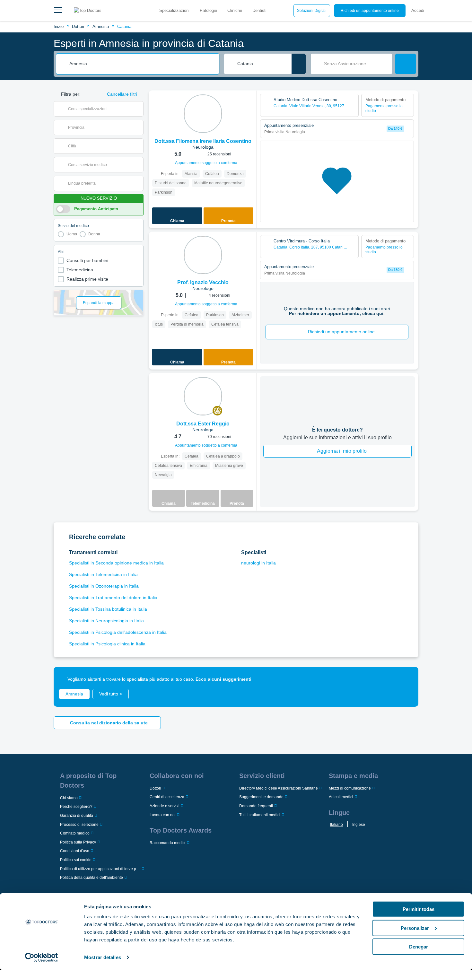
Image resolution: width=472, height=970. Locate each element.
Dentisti (259, 10)
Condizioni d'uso (74, 851)
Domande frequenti (256, 806)
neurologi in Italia (258, 562)
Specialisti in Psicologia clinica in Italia (107, 643)
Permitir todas (418, 909)
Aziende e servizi (164, 806)
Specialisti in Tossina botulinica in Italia (108, 609)
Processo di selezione (79, 824)
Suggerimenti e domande (261, 797)
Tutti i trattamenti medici (259, 815)
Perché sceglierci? (76, 806)
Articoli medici (341, 797)
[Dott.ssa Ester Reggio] (203, 396)
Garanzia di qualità (76, 815)
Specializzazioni (174, 10)
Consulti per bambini (87, 260)
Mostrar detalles (102, 957)
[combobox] (142, 64)
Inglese (358, 824)
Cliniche (234, 10)
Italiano (336, 824)
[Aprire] (138, 109)
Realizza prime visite (87, 279)
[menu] (58, 10)
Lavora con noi (163, 815)
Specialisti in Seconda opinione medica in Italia (116, 562)
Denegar (418, 946)
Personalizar (415, 928)
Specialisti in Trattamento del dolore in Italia (113, 597)
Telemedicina (79, 269)
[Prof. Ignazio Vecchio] (203, 255)
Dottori (78, 26)
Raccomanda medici (168, 843)
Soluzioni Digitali (312, 10)
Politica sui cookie (76, 860)
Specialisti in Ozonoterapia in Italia (104, 586)
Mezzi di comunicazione (350, 788)
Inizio (59, 26)
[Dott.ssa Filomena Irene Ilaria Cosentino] (203, 113)
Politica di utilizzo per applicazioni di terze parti (100, 869)
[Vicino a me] (299, 64)
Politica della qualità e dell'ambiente (91, 877)
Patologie (208, 10)
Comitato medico (75, 833)
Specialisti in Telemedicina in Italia (103, 574)
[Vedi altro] (249, 104)
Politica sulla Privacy (78, 842)
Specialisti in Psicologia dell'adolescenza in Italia (118, 632)
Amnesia (100, 26)
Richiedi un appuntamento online (370, 10)
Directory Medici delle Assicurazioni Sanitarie (278, 788)
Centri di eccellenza (167, 797)
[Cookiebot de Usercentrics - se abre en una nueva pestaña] (41, 957)
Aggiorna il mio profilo (342, 451)
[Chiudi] (406, 679)
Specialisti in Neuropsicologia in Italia (106, 620)
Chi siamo (69, 798)
